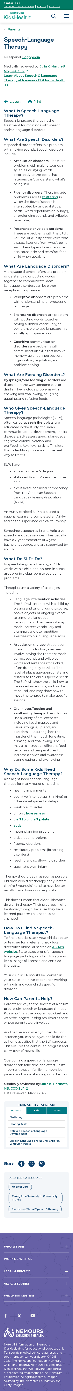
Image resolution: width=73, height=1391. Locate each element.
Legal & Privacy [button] (17, 1271)
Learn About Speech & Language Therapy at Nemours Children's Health (34, 80)
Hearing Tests (18, 1124)
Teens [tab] (57, 1110)
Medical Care (20, 1186)
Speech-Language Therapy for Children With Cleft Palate (35, 1142)
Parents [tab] (16, 1110)
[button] (12, 101)
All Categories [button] (17, 1283)
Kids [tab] (36, 1110)
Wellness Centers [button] (19, 1295)
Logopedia (31, 57)
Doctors (41, 6)
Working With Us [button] (18, 1259)
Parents (14, 29)
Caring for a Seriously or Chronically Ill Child (34, 1198)
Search (53, 16)
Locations (54, 6)
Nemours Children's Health (19, 6)
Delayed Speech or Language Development (28, 1132)
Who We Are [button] (14, 1246)
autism (19, 825)
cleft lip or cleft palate (31, 819)
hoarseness (35, 813)
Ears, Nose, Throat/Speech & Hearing (35, 1209)
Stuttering (16, 1117)
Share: (9, 1163)
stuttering (50, 197)
